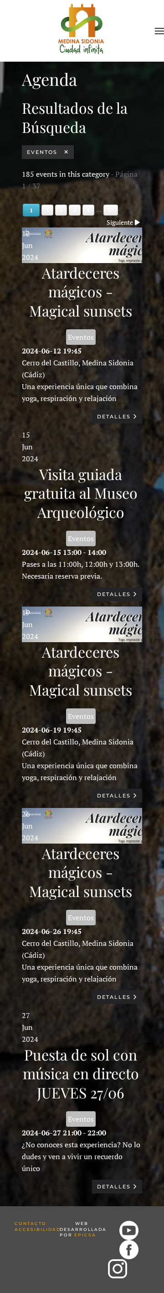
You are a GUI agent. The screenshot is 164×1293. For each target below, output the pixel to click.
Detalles (115, 416)
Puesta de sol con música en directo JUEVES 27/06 (81, 1073)
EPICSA (85, 1234)
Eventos (45, 152)
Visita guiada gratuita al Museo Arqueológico (81, 493)
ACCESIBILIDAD (38, 1229)
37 (110, 210)
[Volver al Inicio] (82, 27)
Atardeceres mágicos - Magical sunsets (80, 291)
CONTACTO (30, 1223)
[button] (159, 31)
